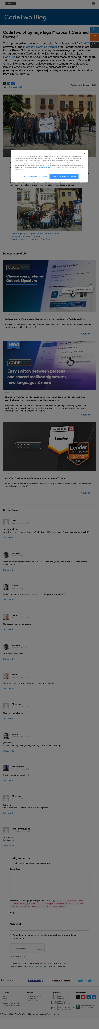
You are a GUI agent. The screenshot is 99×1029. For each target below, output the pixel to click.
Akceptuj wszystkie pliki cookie (64, 176)
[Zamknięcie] (84, 153)
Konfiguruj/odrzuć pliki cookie (35, 176)
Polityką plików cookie (42, 167)
